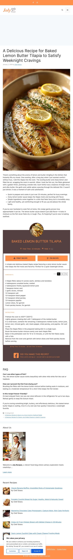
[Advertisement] (36, 29)
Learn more (7, 472)
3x (66, 274)
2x (62, 274)
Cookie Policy (61, 549)
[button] (62, 10)
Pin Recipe (54, 258)
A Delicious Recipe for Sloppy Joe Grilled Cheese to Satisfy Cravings (25, 417)
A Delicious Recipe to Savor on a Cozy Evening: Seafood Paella (23, 415)
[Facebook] (33, 2)
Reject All (25, 551)
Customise (12, 551)
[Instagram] (37, 2)
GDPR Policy (51, 549)
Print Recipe (21, 258)
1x (58, 274)
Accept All (37, 551)
